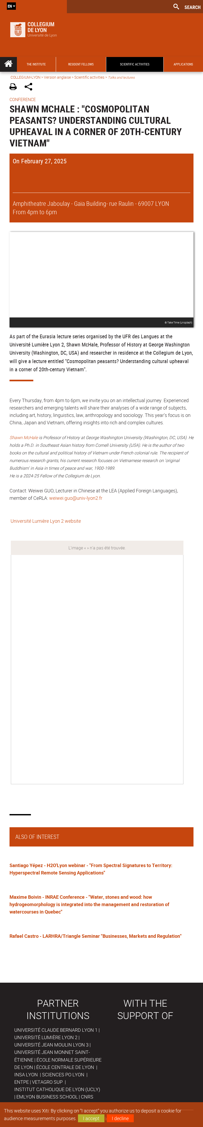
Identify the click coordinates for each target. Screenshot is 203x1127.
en (10, 6)
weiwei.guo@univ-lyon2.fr (75, 498)
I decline (120, 1118)
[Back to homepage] (33, 28)
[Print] (15, 87)
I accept (91, 1118)
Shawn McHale (24, 437)
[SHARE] (30, 87)
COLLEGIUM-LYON (25, 77)
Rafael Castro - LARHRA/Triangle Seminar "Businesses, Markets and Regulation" (96, 936)
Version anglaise (57, 77)
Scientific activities (89, 77)
